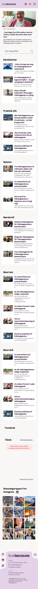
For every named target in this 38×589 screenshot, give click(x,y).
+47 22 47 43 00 (14, 562)
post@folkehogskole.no (16, 565)
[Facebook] (3, 554)
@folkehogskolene (26, 440)
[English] (25, 4)
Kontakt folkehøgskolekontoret (16, 572)
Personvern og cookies (14, 574)
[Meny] (34, 4)
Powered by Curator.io (26, 479)
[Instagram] (3, 560)
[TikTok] (3, 565)
